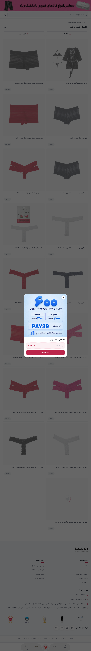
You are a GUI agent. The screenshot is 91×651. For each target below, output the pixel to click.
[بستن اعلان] (63, 297)
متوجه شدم (45, 352)
